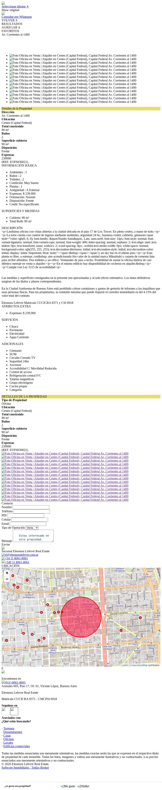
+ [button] (7, 572)
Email (5, 523)
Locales (8, 742)
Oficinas (8, 739)
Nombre (7, 507)
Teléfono (7, 511)
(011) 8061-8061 (15, 682)
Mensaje (7, 541)
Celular (6, 519)
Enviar (6, 544)
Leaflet (125, 665)
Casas (7, 735)
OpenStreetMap (139, 665)
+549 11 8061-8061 (17, 562)
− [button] (7, 579)
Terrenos (8, 728)
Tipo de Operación (13, 527)
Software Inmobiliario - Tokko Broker (25, 767)
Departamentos (12, 732)
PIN (4, 515)
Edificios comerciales (16, 746)
